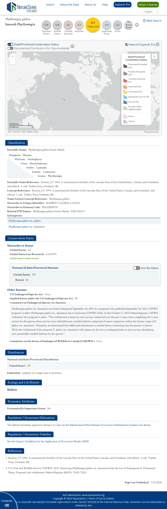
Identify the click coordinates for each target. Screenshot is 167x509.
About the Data (69, 4)
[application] (83, 92)
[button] (12, 56)
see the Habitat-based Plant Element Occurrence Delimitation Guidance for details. (106, 425)
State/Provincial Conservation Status (36, 44)
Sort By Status (149, 268)
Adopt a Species (148, 4)
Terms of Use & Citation (101, 498)
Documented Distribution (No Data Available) (41, 48)
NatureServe (79, 498)
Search (50, 4)
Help (105, 4)
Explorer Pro (122, 4)
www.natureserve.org (93, 495)
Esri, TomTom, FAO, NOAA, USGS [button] (23, 132)
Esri (157, 132)
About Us (90, 4)
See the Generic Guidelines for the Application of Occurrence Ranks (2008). (48, 441)
